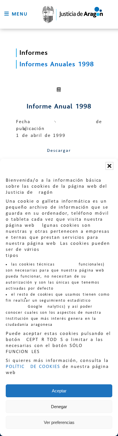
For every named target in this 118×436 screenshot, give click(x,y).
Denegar (59, 406)
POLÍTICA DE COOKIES (33, 366)
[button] (109, 166)
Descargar (59, 150)
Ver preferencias (59, 422)
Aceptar (59, 390)
